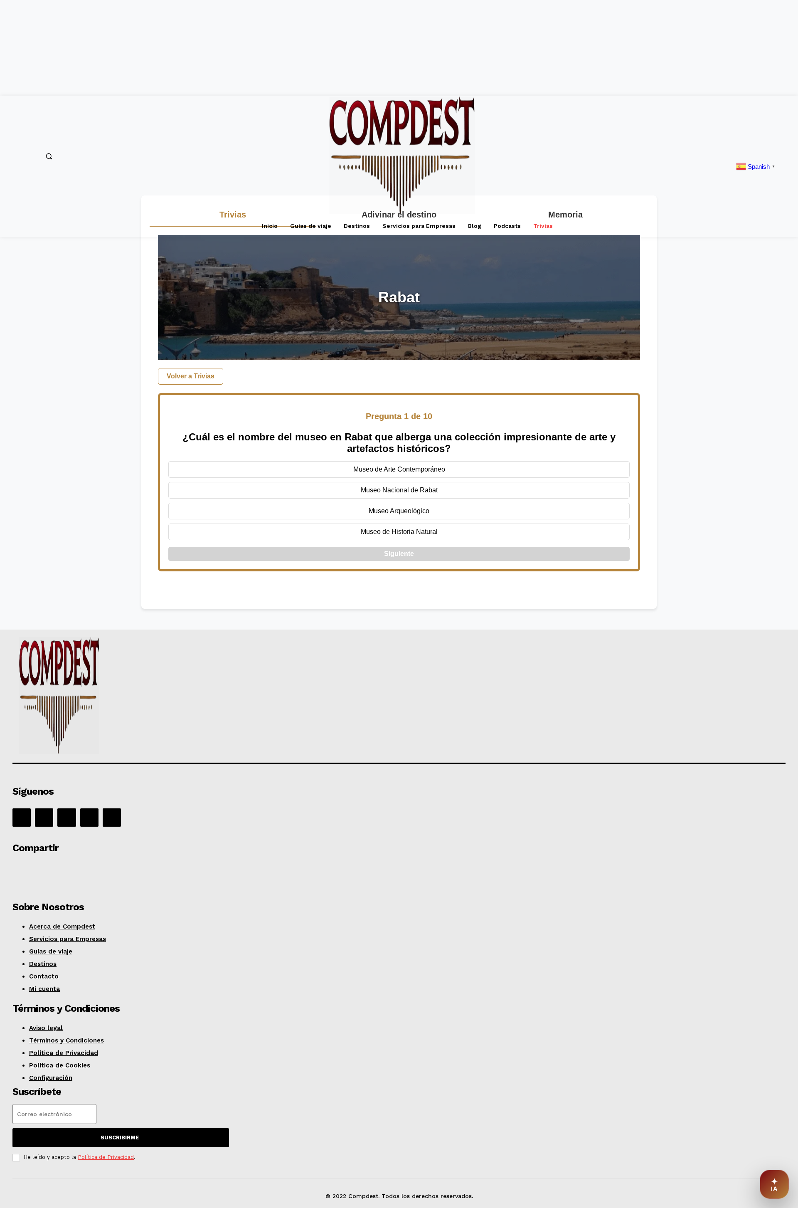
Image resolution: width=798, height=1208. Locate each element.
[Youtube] (112, 817)
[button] (49, 156)
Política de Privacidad (106, 1157)
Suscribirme (120, 1137)
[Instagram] (44, 817)
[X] (89, 817)
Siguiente (399, 553)
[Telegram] (145, 871)
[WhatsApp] (86, 871)
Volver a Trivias (190, 376)
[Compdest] (167, 697)
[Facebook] (21, 817)
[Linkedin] (66, 817)
